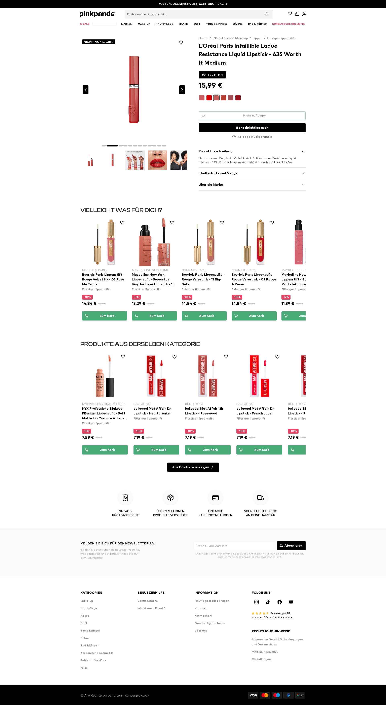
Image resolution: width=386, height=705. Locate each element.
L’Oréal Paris (222, 38)
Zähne (85, 638)
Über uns (201, 630)
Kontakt (201, 608)
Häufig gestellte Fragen (212, 601)
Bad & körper (89, 645)
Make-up (241, 38)
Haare (84, 615)
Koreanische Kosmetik (96, 653)
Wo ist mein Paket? (151, 608)
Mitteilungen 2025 (265, 652)
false (84, 668)
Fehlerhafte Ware (93, 660)
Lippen (257, 38)
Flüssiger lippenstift (281, 38)
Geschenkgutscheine (210, 623)
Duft (83, 623)
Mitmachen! (203, 615)
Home (205, 38)
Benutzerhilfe (148, 601)
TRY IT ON (215, 75)
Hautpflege (88, 608)
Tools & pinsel (90, 630)
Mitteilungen (261, 659)
